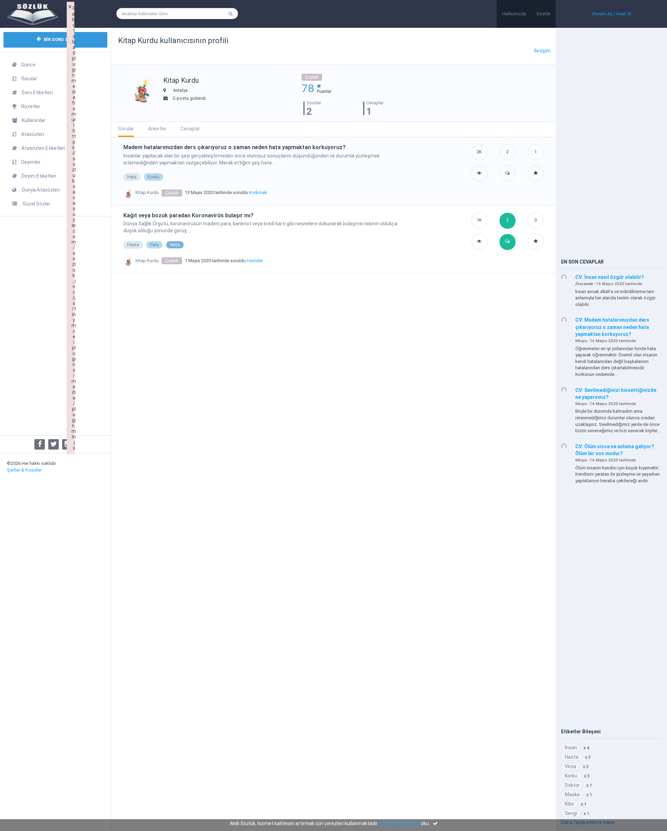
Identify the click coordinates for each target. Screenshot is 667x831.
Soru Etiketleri (37, 92)
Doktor (572, 785)
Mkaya (581, 341)
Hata (132, 176)
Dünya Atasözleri (40, 190)
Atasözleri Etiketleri (43, 148)
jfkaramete (584, 284)
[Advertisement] (55, 325)
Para (154, 244)
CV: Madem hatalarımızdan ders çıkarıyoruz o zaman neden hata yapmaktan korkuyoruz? (612, 327)
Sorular (29, 78)
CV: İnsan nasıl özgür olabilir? (609, 277)
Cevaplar (190, 128)
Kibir (569, 804)
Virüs (175, 244)
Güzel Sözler (36, 204)
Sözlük (543, 13)
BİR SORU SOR (58, 39)
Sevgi (571, 813)
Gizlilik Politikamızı (399, 823)
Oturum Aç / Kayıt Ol (611, 13)
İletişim (542, 51)
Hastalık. (255, 260)
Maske (572, 794)
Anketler (157, 128)
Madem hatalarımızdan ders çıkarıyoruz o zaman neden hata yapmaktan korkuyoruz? (234, 147)
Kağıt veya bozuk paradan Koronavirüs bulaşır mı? (188, 215)
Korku (153, 176)
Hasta (133, 244)
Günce (28, 64)
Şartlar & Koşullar (24, 470)
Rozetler (30, 106)
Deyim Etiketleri (39, 176)
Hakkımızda (514, 13)
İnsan (571, 747)
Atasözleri (32, 134)
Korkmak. (258, 192)
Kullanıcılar (34, 120)
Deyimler (31, 162)
